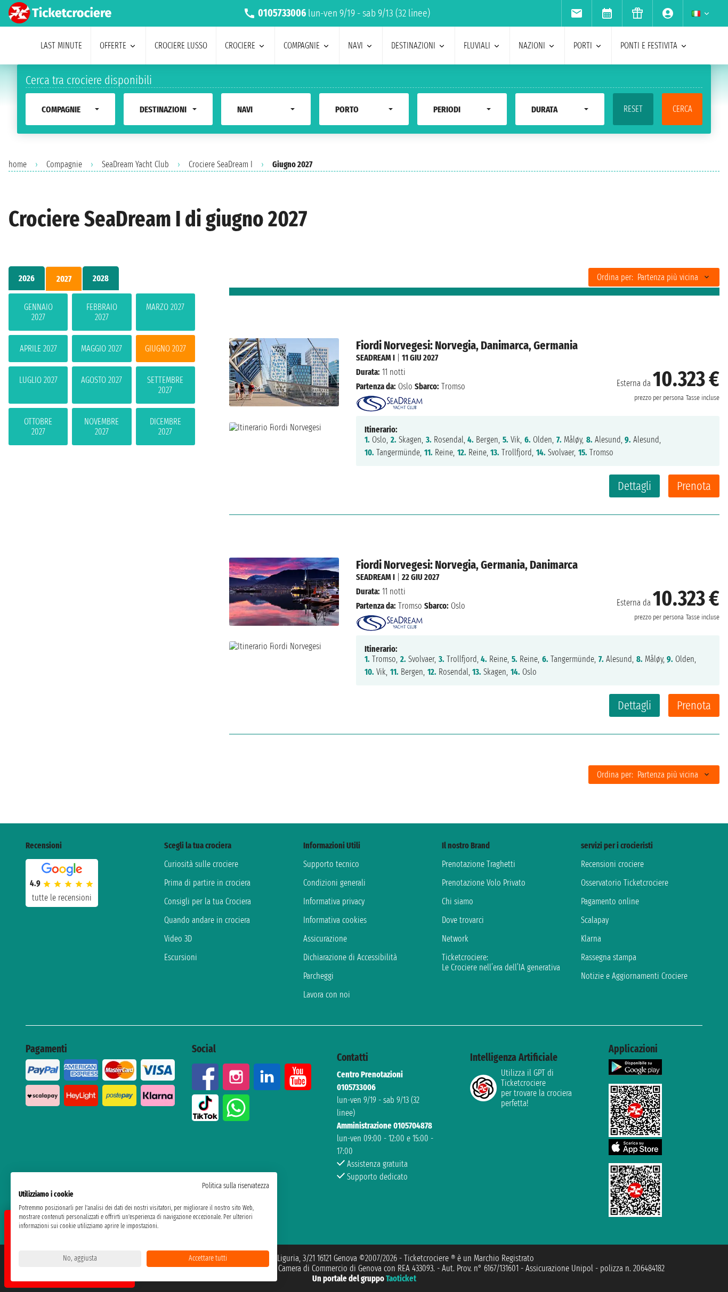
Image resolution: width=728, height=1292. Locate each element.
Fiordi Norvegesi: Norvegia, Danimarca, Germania (467, 345)
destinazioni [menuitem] (413, 45)
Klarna (591, 939)
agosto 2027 (101, 380)
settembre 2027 (165, 385)
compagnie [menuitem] (302, 45)
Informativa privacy (334, 901)
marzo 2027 (165, 307)
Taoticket (401, 1278)
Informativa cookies (335, 920)
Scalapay (595, 920)
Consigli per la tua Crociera (207, 901)
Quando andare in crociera (207, 920)
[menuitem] (576, 13)
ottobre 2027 (38, 426)
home (18, 164)
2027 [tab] (63, 279)
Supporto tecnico (331, 864)
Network (455, 939)
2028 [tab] (101, 278)
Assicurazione (325, 939)
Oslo (405, 386)
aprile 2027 (38, 349)
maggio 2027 (101, 349)
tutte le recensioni (62, 898)
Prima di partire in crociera (207, 883)
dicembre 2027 (165, 426)
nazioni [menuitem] (532, 45)
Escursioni (180, 957)
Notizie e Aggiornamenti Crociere (634, 976)
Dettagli (634, 486)
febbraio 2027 (101, 312)
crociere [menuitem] (240, 45)
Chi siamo (457, 901)
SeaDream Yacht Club (135, 164)
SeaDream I (375, 358)
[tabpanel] (102, 371)
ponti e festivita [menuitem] (648, 45)
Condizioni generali (334, 883)
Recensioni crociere (612, 864)
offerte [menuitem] (113, 45)
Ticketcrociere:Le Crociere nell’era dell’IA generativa (501, 962)
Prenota (694, 486)
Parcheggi (318, 976)
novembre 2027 (101, 426)
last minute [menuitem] (61, 45)
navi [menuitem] (355, 45)
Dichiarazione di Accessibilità (350, 957)
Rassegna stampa (608, 957)
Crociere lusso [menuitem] (181, 45)
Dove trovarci (463, 920)
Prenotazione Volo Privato (483, 883)
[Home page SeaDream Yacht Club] (389, 401)
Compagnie (64, 164)
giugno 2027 (165, 349)
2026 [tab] (27, 278)
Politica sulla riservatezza (235, 1185)
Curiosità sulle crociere (201, 864)
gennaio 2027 (38, 312)
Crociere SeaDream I (221, 164)
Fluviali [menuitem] (477, 45)
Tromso (410, 606)
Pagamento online (610, 901)
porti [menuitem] (582, 45)
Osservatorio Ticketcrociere (624, 883)
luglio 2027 (38, 380)
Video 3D (178, 939)
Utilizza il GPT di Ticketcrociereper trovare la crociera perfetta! (536, 1088)
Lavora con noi (326, 995)
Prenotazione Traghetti (478, 864)
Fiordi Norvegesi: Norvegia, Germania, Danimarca (467, 565)
